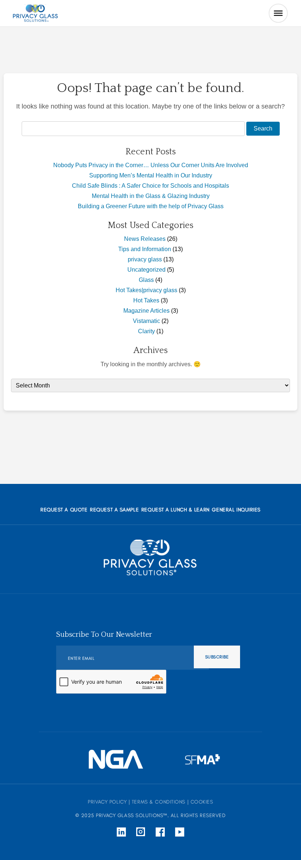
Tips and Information (144, 249)
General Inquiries (236, 510)
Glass (146, 280)
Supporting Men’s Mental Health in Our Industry (150, 175)
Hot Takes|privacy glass (146, 290)
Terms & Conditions (158, 802)
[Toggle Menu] (278, 13)
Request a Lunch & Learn (175, 510)
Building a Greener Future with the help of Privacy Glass (151, 206)
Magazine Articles (146, 311)
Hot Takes (146, 300)
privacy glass (145, 259)
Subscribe (217, 656)
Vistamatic (146, 321)
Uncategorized (146, 270)
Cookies (202, 802)
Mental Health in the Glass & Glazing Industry (151, 196)
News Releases (145, 239)
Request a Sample (114, 510)
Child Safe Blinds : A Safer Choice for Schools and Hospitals (150, 186)
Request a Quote (63, 510)
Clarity (146, 331)
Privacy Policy (107, 802)
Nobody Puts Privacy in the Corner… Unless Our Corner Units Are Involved (150, 165)
